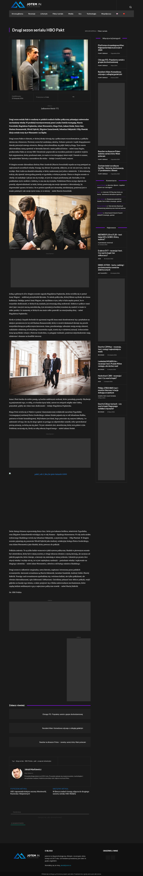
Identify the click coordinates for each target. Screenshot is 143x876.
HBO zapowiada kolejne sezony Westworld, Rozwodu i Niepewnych (28, 792)
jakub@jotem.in (66, 865)
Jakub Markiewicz (32, 769)
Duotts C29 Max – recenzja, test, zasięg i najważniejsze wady (109, 349)
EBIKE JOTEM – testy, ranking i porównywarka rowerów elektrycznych (111, 267)
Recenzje (101, 355)
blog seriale (20, 761)
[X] (86, 97)
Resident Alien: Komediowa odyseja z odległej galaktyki (62, 728)
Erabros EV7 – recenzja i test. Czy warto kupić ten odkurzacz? (110, 253)
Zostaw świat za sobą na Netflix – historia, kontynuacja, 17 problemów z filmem (111, 168)
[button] (130, 7)
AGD (99, 258)
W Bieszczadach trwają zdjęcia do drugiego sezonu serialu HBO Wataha (71, 792)
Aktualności (102, 273)
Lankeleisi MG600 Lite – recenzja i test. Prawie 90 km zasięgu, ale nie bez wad (110, 363)
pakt (35, 761)
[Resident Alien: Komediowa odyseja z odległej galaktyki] (19, 728)
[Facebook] (81, 97)
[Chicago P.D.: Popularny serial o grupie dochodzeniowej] (19, 714)
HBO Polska (29, 761)
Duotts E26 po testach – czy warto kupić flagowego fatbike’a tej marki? (110, 406)
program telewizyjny (44, 761)
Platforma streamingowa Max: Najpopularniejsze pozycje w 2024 (111, 47)
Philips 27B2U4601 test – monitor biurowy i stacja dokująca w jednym (108, 390)
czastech (100, 213)
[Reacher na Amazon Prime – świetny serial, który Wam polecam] (19, 742)
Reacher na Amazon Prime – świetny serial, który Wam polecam (62, 742)
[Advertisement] (50, 272)
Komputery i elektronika (107, 396)
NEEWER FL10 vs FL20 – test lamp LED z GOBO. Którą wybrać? (110, 236)
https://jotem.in (28, 773)
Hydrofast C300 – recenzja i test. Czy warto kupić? (109, 377)
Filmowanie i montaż (105, 243)
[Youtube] (113, 858)
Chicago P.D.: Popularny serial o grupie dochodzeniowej (63, 714)
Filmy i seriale (102, 31)
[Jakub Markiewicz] (17, 776)
